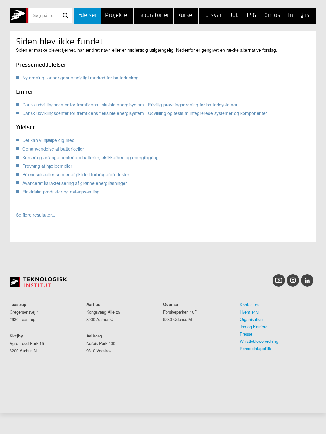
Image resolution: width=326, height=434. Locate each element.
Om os (272, 15)
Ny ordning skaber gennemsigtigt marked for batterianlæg (80, 77)
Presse (246, 334)
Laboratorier (153, 15)
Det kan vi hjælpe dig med (48, 140)
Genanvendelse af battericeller (53, 149)
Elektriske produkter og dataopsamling (61, 191)
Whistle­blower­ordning (259, 341)
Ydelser (87, 15)
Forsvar (212, 15)
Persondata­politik (255, 348)
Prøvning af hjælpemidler (47, 166)
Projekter (117, 15)
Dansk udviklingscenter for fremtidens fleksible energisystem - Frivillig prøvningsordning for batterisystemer (129, 104)
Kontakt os (249, 305)
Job (234, 15)
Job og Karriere (253, 326)
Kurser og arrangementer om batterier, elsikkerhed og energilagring (90, 157)
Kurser (186, 15)
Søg (65, 15)
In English (300, 15)
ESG (251, 15)
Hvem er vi (249, 312)
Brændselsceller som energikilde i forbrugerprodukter (75, 174)
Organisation (251, 319)
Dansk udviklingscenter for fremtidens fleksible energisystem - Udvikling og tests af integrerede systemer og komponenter (144, 113)
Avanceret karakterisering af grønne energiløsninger (74, 183)
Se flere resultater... (35, 215)
